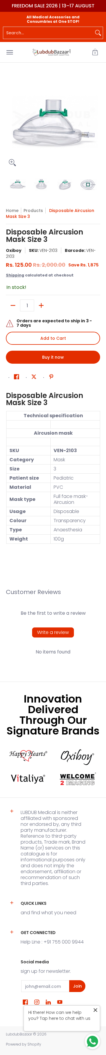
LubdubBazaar (19, 1034)
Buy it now (53, 357)
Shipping (15, 275)
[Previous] (10, 121)
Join (77, 986)
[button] (95, 52)
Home (12, 210)
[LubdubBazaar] (51, 52)
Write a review (53, 632)
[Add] (41, 305)
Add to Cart (53, 338)
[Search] (98, 33)
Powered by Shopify (23, 1044)
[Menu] (9, 52)
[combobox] (48, 33)
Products (33, 210)
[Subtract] (13, 305)
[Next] (96, 121)
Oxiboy (13, 250)
